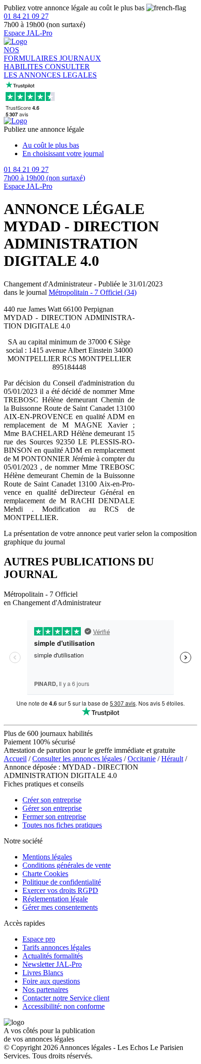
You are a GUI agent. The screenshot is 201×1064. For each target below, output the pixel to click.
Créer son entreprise (51, 800)
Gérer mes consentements (60, 907)
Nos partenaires (45, 989)
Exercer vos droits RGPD (60, 890)
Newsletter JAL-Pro (52, 964)
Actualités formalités (52, 956)
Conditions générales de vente (66, 865)
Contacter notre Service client (65, 998)
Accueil (15, 759)
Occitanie (142, 759)
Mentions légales (47, 857)
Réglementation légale (55, 899)
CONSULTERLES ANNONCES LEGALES (50, 71)
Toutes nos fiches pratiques (62, 825)
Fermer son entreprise (54, 817)
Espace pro (38, 939)
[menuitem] (109, 145)
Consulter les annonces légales (77, 759)
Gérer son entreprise (52, 808)
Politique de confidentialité (61, 882)
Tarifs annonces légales (56, 947)
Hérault (172, 759)
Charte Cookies (45, 874)
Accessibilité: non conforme (63, 1006)
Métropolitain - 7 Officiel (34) (92, 292)
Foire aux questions (51, 981)
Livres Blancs (42, 973)
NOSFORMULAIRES (31, 54)
